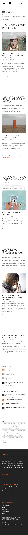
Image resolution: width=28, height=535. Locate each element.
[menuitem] (20, 3)
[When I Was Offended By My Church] (14, 323)
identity (15, 432)
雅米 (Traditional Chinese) (8, 491)
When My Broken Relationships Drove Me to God (12, 297)
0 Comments (11, 59)
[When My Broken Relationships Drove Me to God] (14, 283)
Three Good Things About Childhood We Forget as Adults (12, 56)
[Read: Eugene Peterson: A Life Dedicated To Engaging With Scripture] (3, 395)
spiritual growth (8, 439)
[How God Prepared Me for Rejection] (14, 123)
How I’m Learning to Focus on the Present (14, 372)
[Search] (20, 3)
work (21, 440)
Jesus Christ (21, 432)
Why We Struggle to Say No (12, 213)
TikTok (5, 513)
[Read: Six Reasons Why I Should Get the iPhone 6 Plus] (3, 408)
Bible (9, 423)
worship (4, 442)
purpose (20, 435)
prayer (16, 435)
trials (4, 440)
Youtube (6, 509)
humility (11, 432)
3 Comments (11, 301)
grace (4, 432)
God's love (17, 428)
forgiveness (5, 428)
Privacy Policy (5, 474)
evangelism (12, 426)
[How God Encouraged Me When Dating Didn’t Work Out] (14, 84)
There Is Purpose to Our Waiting (12, 369)
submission (15, 439)
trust (7, 440)
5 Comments (10, 182)
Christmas (13, 423)
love (8, 433)
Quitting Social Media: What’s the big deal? (14, 399)
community (23, 423)
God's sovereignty (21, 430)
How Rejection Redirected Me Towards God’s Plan (12, 251)
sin (3, 439)
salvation (21, 437)
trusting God (12, 440)
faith (17, 426)
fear (20, 426)
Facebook (6, 505)
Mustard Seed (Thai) (7, 493)
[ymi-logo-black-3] (11, 3)
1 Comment (10, 102)
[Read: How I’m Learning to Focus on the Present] (3, 373)
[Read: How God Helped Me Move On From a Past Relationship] (3, 383)
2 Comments (10, 255)
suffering (20, 439)
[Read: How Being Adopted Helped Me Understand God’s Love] (3, 377)
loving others (13, 433)
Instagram (6, 507)
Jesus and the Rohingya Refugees (12, 403)
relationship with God (13, 437)
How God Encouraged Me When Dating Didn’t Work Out (13, 99)
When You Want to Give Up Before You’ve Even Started (14, 179)
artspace (4, 423)
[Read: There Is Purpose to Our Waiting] (3, 369)
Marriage (19, 433)
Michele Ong (5, 435)
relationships (5, 437)
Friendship (11, 428)
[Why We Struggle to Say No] (14, 200)
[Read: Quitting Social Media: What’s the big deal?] (3, 400)
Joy (5, 433)
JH (3, 433)
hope (7, 432)
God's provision (13, 430)
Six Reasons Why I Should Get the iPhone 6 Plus (15, 407)
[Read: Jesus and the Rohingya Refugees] (3, 404)
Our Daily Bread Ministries (15, 471)
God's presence (6, 430)
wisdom (17, 440)
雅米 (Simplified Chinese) (8, 488)
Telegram (6, 511)
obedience (11, 435)
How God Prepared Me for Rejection (13, 137)
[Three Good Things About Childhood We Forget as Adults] (14, 41)
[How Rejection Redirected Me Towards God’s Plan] (14, 237)
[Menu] (24, 3)
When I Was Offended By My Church (13, 336)
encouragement (6, 426)
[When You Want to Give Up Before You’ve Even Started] (14, 164)
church (18, 423)
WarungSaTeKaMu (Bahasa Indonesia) (11, 486)
